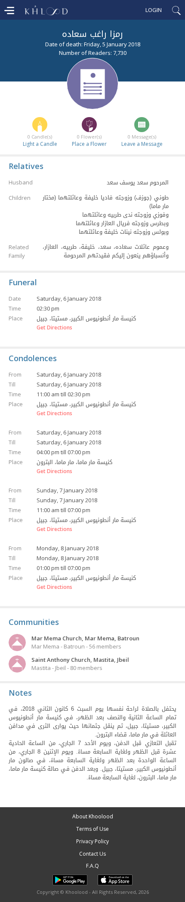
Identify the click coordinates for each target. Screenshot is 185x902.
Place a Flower (89, 144)
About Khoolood (92, 816)
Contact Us (92, 853)
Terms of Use (92, 829)
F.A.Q (92, 865)
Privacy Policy (92, 841)
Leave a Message (142, 144)
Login (153, 10)
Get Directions (54, 327)
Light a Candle (40, 144)
